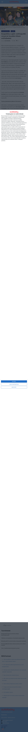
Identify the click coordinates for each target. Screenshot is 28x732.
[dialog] (14, 366)
